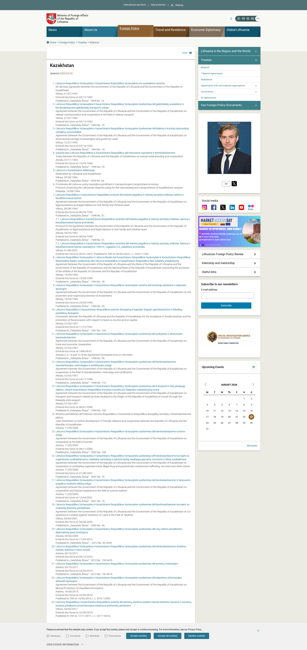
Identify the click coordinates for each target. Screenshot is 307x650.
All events (252, 445)
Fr (243, 18)
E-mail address (209, 289)
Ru (252, 18)
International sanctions (135, 5)
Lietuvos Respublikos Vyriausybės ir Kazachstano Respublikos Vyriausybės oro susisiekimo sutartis (110, 83)
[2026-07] (206, 384)
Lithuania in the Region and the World (225, 51)
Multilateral (206, 79)
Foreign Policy (67, 42)
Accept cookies (138, 635)
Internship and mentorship (218, 263)
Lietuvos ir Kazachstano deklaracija (75, 170)
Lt (239, 18)
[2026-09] (253, 384)
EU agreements (208, 97)
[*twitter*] (234, 184)
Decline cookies (196, 635)
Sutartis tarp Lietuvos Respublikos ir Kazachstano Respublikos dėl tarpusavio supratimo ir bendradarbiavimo (115, 152)
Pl (248, 18)
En (258, 18)
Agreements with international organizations (223, 85)
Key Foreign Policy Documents (221, 105)
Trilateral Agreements (212, 73)
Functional (75, 636)
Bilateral (205, 67)
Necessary (56, 636)
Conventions (207, 91)
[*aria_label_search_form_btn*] (231, 19)
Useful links (209, 272)
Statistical (94, 636)
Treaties (82, 42)
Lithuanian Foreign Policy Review (222, 254)
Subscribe (226, 305)
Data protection (158, 5)
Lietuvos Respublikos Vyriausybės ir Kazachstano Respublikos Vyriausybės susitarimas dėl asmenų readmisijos (117, 563)
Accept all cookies (167, 635)
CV (226, 183)
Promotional (115, 636)
